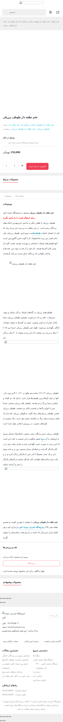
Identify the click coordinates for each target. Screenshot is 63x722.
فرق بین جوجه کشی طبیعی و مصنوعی (15, 666)
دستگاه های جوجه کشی (43, 660)
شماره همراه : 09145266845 (14, 690)
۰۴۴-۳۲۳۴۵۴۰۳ (13, 623)
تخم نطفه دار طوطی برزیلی (23, 129)
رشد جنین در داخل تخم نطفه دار (16, 676)
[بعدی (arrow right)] (4, 602)
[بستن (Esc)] (1, 598)
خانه (4, 21)
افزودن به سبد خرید (37, 166)
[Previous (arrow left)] (1, 720)
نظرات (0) (20, 196)
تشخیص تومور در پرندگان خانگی (16, 656)
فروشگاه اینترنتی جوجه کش (31, 527)
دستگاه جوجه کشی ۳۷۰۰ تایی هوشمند (47, 666)
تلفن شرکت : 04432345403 (14, 695)
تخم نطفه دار (13, 21)
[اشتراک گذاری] (4, 598)
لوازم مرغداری (39, 680)
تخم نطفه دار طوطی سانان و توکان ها (35, 21)
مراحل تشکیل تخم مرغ (12, 672)
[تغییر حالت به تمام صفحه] (7, 598)
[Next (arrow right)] (4, 720)
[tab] (8, 196)
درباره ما (36, 672)
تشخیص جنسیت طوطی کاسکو (15, 660)
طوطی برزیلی (43, 129)
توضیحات (7, 196)
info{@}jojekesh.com (16, 627)
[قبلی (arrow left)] (1, 602)
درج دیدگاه (31, 563)
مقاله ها (36, 656)
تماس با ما (37, 676)
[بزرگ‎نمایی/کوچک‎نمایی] (10, 598)
